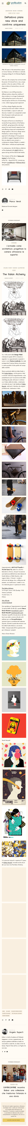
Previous (4, 240)
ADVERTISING (9, 10)
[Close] (24, 1103)
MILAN (17, 13)
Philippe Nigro (20, 162)
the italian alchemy (17, 1013)
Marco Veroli (8, 28)
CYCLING (6, 268)
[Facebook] (6, 189)
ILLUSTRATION (21, 268)
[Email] (12, 189)
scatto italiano (6, 1013)
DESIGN (15, 10)
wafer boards (5, 1015)
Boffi (16, 150)
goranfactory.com (17, 611)
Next (23, 240)
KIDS (16, 1084)
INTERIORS (19, 10)
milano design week (16, 1011)
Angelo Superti (9, 278)
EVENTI (10, 268)
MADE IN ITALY (12, 13)
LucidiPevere (11, 162)
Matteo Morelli (7, 863)
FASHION (15, 268)
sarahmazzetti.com (17, 613)
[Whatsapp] (2, 189)
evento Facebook (7, 603)
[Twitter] (9, 189)
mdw (3, 1011)
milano (8, 1011)
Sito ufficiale (5, 601)
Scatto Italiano (8, 373)
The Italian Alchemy (7, 588)
